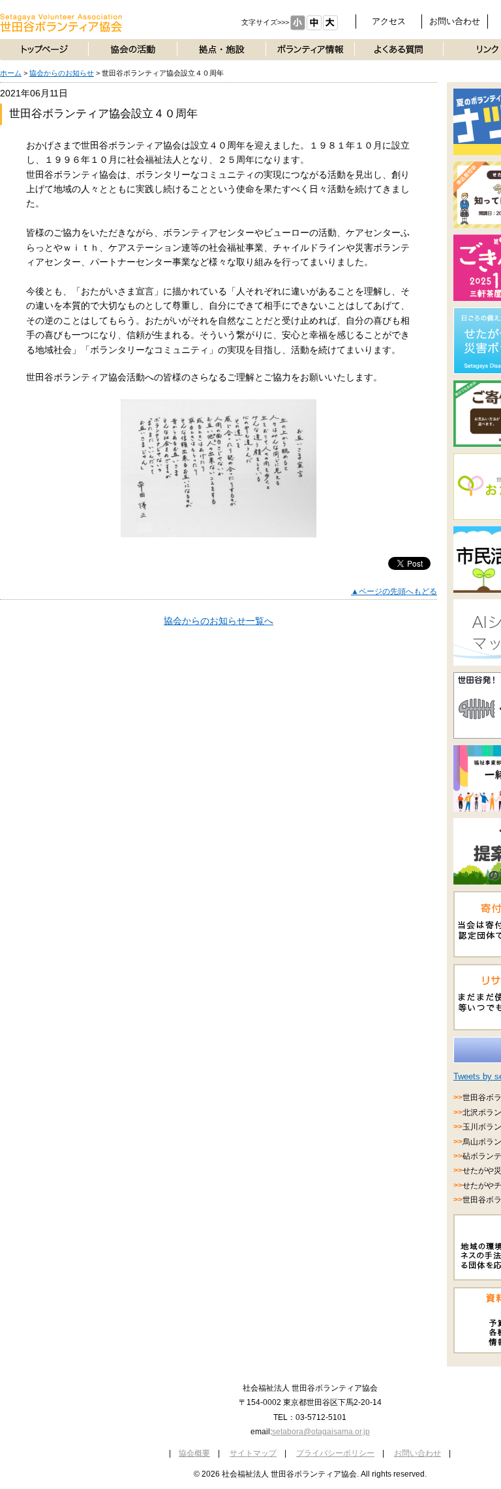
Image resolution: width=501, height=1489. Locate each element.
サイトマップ (253, 1453)
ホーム (11, 73)
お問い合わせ (454, 21)
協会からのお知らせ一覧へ (218, 621)
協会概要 (194, 1453)
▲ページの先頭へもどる (394, 591)
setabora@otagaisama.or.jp (321, 1431)
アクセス (389, 21)
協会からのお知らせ (61, 73)
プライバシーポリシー (335, 1453)
